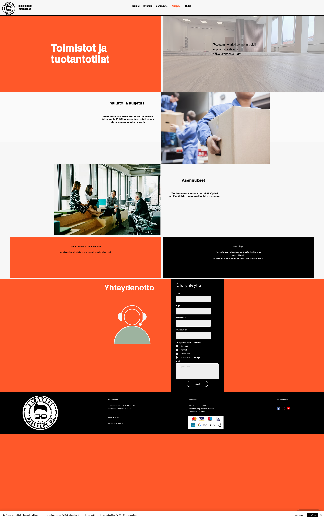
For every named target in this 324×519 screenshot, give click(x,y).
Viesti (178, 361)
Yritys (178, 305)
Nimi (178, 293)
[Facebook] (278, 408)
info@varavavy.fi (124, 408)
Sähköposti (180, 318)
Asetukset (299, 515)
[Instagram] (283, 408)
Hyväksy (312, 515)
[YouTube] (288, 408)
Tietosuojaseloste (130, 515)
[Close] (320, 515)
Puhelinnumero (181, 330)
